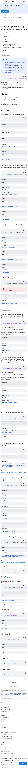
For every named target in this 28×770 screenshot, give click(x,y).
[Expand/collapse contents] (8, 36)
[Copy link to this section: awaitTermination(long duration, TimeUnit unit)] (5, 480)
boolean (4, 518)
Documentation (8, 15)
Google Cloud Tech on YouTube (7, 753)
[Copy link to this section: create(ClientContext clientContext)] (25, 114)
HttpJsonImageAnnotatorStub (9, 146)
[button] (14, 104)
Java (19, 6)
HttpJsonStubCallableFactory (9, 194)
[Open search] (18, 1)
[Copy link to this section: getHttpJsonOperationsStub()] (21, 582)
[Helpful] (9, 20)
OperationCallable (6, 464)
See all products (4, 705)
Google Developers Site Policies (10, 694)
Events (2, 746)
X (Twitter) (3, 749)
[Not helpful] (11, 20)
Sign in (24, 1)
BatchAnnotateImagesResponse (9, 556)
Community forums (5, 717)
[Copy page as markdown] (7, 33)
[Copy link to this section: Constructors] (12, 310)
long (3, 501)
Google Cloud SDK (9, 6)
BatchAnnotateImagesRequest (17, 555)
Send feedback (6, 23)
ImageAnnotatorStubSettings (9, 247)
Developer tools (16, 15)
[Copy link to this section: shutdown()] (9, 658)
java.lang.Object (4, 97)
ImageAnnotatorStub (16, 97)
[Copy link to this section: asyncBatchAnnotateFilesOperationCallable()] (8, 445)
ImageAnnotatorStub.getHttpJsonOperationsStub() (13, 606)
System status (4, 724)
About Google (4, 758)
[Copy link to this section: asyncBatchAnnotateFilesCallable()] (24, 412)
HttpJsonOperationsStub (8, 600)
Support (3, 719)
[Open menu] (2, 1)
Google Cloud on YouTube (6, 751)
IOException (5, 159)
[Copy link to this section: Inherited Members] (18, 104)
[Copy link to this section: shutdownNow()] (12, 669)
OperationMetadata (6, 466)
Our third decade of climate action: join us (11, 760)
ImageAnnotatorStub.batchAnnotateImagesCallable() (13, 562)
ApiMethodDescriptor (11, 303)
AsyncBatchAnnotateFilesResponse (15, 465)
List (3, 303)
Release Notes (4, 721)
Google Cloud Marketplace (6, 709)
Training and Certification (6, 738)
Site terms (15, 758)
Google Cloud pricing (5, 707)
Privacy (9, 758)
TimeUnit (4, 506)
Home (2, 15)
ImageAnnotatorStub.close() (7, 577)
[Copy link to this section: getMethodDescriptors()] (18, 278)
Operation (8, 432)
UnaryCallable (5, 430)
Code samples (4, 734)
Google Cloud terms (22, 758)
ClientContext (5, 135)
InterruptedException (7, 531)
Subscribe (23, 763)
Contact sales (4, 711)
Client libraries (10, 8)
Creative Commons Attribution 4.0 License (13, 691)
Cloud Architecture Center (6, 736)
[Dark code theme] (23, 77)
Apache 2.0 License (17, 693)
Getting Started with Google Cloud (8, 732)
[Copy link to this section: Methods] (9, 408)
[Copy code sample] (25, 77)
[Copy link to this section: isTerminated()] (11, 634)
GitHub (2, 730)
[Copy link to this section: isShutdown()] (10, 610)
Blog (2, 744)
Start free (5, 11)
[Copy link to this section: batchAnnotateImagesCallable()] (22, 537)
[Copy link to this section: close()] (6, 566)
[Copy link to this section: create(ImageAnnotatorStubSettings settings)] (7, 227)
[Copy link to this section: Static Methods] (14, 110)
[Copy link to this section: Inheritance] (10, 94)
